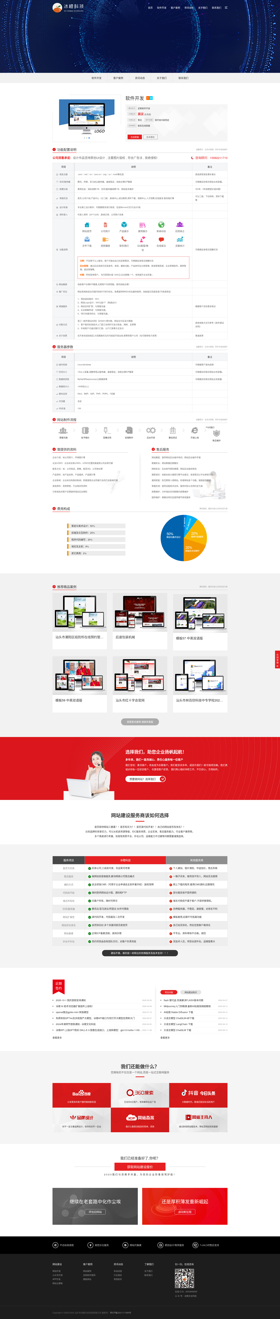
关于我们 (203, 7)
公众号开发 (57, 1275)
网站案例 (87, 1270)
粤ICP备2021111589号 (120, 1312)
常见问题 (169, 992)
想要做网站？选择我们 (143, 779)
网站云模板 (57, 1283)
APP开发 (56, 1279)
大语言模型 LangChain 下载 (178, 1024)
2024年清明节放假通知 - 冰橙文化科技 (76, 1024)
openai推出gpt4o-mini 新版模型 (72, 1012)
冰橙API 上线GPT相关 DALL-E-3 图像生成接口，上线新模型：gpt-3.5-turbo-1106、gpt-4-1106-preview (109, 1030)
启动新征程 (184, 1212)
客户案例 (175, 7)
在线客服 (135, 136)
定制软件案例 (89, 1275)
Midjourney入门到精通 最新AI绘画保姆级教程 (187, 1006)
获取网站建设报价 (140, 1166)
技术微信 (150, 136)
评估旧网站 (95, 1212)
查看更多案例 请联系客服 (140, 721)
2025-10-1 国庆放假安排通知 (71, 1000)
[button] (84, 138)
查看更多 (57, 1037)
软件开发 (161, 7)
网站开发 (56, 1270)
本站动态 (118, 1270)
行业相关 (118, 1275)
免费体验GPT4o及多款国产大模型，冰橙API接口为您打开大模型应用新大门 (95, 1018)
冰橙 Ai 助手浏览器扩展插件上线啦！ (75, 1006)
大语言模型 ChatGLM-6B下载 (179, 1018)
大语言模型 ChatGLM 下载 (177, 1030)
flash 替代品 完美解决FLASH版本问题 (183, 1000)
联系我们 (216, 7)
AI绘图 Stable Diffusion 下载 (178, 1012)
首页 (150, 7)
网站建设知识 (191, 992)
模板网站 (87, 1279)
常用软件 (118, 1279)
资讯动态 (189, 7)
